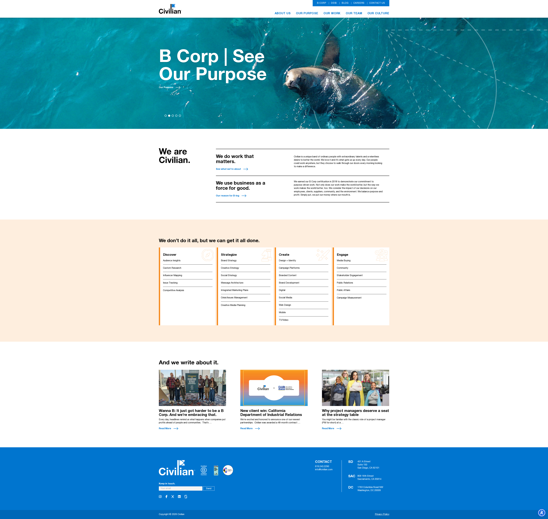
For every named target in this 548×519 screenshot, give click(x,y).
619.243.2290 (322, 466)
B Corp (321, 3)
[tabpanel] (274, 73)
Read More (165, 428)
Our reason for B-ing (227, 195)
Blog (345, 3)
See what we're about (228, 169)
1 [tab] (166, 116)
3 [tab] (173, 116)
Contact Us (377, 3)
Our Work (332, 13)
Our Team (354, 13)
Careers (358, 3)
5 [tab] (180, 116)
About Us (283, 13)
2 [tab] (169, 116)
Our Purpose (307, 13)
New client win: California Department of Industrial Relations (271, 413)
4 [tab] (176, 116)
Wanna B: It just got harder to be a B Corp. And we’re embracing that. (191, 413)
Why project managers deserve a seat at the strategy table (355, 413)
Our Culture (378, 13)
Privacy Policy (382, 514)
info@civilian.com (324, 469)
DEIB (334, 3)
